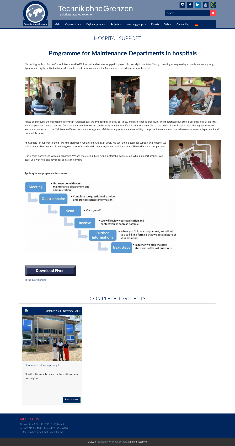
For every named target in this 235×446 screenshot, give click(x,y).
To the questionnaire (35, 280)
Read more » (71, 400)
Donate (155, 24)
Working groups (135, 24)
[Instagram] (182, 5)
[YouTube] (206, 5)
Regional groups (95, 24)
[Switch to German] (196, 24)
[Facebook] (190, 5)
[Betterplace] (213, 5)
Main (57, 24)
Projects (115, 24)
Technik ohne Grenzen (95, 8)
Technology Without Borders (112, 442)
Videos (167, 24)
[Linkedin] (198, 5)
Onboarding (183, 24)
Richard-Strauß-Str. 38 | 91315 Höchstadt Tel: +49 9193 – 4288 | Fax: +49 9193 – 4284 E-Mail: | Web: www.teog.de (43, 428)
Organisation (72, 24)
